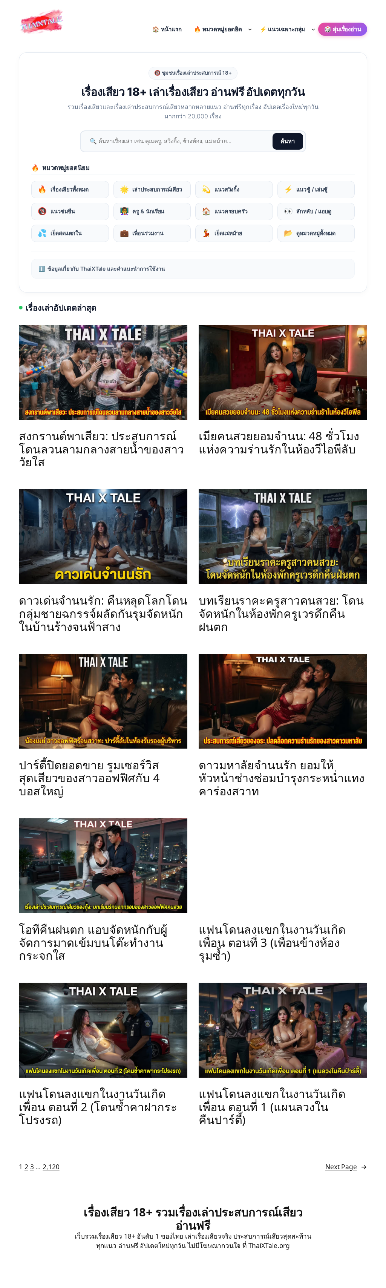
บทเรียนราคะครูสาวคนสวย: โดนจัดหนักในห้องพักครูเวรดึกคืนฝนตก (281, 613)
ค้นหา (287, 141)
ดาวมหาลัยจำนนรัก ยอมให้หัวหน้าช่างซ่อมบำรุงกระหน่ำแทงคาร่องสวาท (282, 778)
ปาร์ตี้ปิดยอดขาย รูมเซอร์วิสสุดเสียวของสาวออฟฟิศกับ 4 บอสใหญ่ (89, 778)
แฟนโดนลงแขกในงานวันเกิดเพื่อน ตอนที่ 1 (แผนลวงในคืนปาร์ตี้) (272, 1106)
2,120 (51, 1166)
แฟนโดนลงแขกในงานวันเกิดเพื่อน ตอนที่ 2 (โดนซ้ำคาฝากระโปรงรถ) (98, 1106)
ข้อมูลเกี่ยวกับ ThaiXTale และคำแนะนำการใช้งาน (101, 268)
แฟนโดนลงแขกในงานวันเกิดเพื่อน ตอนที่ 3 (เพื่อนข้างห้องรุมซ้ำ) (272, 942)
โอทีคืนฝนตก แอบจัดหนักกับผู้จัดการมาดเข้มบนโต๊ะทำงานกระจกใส (93, 942)
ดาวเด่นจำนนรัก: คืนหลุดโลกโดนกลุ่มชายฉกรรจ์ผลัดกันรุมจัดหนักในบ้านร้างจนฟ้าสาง (103, 613)
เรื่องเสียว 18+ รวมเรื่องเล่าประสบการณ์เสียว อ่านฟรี (193, 1218)
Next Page (346, 1166)
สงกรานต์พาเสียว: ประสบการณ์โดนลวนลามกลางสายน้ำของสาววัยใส (101, 449)
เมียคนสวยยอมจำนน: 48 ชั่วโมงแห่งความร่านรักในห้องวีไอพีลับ (279, 442)
